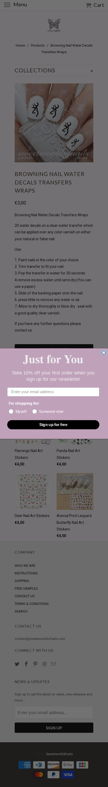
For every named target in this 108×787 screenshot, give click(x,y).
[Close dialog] (103, 352)
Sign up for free (53, 424)
